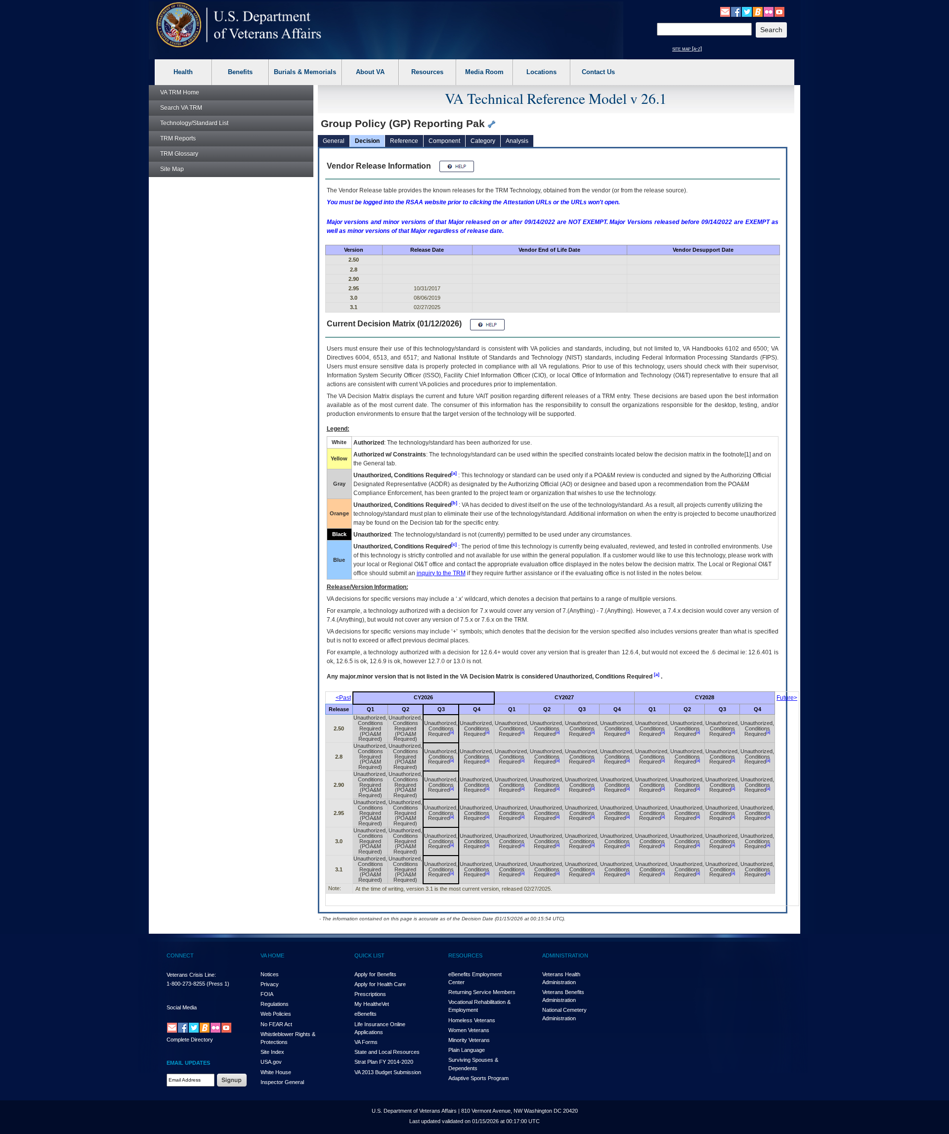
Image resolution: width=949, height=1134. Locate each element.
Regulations (274, 1004)
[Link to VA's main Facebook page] (736, 11)
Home (179, 92)
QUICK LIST (369, 955)
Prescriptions (370, 994)
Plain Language (466, 1050)
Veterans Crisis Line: (191, 975)
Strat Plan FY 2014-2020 (383, 1062)
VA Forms (366, 1042)
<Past (343, 697)
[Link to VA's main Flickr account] (768, 11)
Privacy (269, 984)
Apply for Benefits (375, 974)
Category (483, 140)
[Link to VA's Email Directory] (725, 11)
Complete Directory (190, 1040)
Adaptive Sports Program (478, 1078)
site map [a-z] (687, 48)
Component (444, 140)
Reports (178, 138)
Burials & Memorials (305, 72)
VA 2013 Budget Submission (387, 1072)
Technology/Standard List (194, 123)
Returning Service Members (482, 992)
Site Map (172, 169)
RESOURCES (465, 955)
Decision (367, 140)
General (334, 140)
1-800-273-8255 (186, 984)
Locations (541, 72)
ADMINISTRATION (565, 955)
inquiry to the (441, 573)
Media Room (484, 72)
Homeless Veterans (471, 1020)
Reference (404, 140)
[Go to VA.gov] (239, 24)
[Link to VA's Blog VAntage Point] (757, 11)
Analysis (517, 140)
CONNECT (180, 955)
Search (181, 107)
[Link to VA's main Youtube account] (779, 11)
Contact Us (598, 72)
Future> (786, 697)
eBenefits (365, 1014)
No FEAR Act (276, 1024)
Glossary (179, 153)
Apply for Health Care (380, 984)
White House (275, 1072)
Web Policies (275, 1014)
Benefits (240, 72)
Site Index (272, 1052)
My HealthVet (371, 1004)
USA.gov (271, 1062)
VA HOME (272, 955)
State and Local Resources (387, 1052)
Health (183, 72)
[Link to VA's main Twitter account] (746, 11)
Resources (427, 72)
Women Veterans (468, 1030)
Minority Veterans (469, 1040)
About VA (370, 72)
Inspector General (282, 1082)
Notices (269, 974)
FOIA (266, 994)
